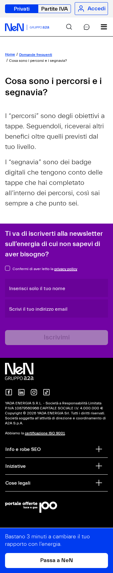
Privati (22, 9)
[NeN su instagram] (34, 392)
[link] (64, 26)
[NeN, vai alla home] (27, 26)
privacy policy (65, 269)
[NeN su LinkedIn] (21, 392)
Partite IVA (54, 9)
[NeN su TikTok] (46, 392)
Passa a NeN (56, 560)
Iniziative (15, 466)
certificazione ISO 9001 (45, 433)
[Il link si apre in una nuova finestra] (56, 507)
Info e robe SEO (23, 449)
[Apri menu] (99, 26)
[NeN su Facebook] (9, 392)
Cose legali (17, 483)
